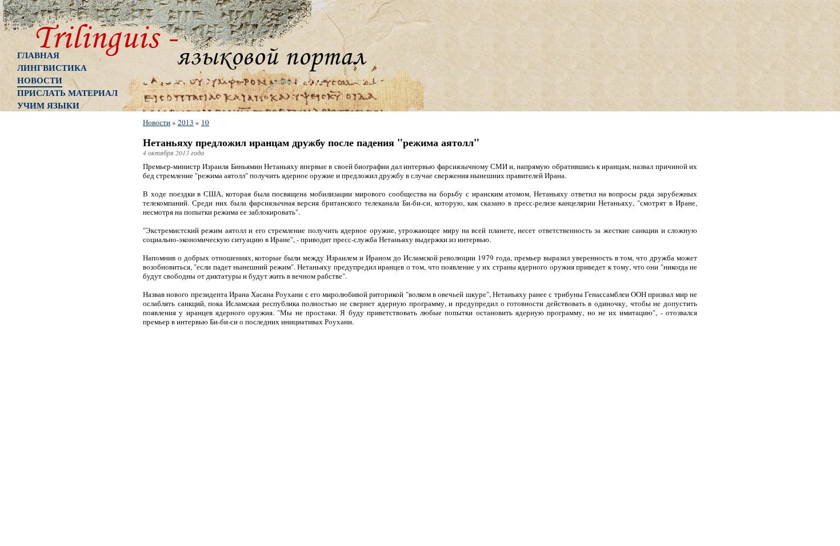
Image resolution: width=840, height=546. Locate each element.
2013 (186, 122)
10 (205, 122)
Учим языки (48, 105)
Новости (39, 80)
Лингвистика (52, 67)
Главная (38, 55)
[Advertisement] (63, 300)
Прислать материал (67, 92)
